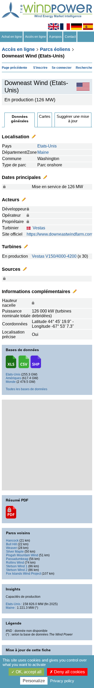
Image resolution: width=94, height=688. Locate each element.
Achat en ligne (12, 37)
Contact (70, 37)
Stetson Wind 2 (16, 570)
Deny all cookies (69, 672)
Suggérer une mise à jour (73, 118)
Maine (43, 152)
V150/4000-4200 (61, 256)
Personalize (34, 681)
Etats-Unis (47, 146)
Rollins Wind (15, 562)
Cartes (44, 116)
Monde (11, 382)
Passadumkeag (17, 559)
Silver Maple (15, 551)
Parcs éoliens (55, 49)
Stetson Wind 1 (16, 566)
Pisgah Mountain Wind (22, 555)
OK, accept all (28, 672)
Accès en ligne (36, 37)
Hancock (12, 540)
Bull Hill (11, 544)
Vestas (39, 228)
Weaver (11, 548)
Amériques (13, 378)
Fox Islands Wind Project (23, 573)
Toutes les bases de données (26, 389)
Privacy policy (62, 681)
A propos (55, 37)
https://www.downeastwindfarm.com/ (60, 234)
